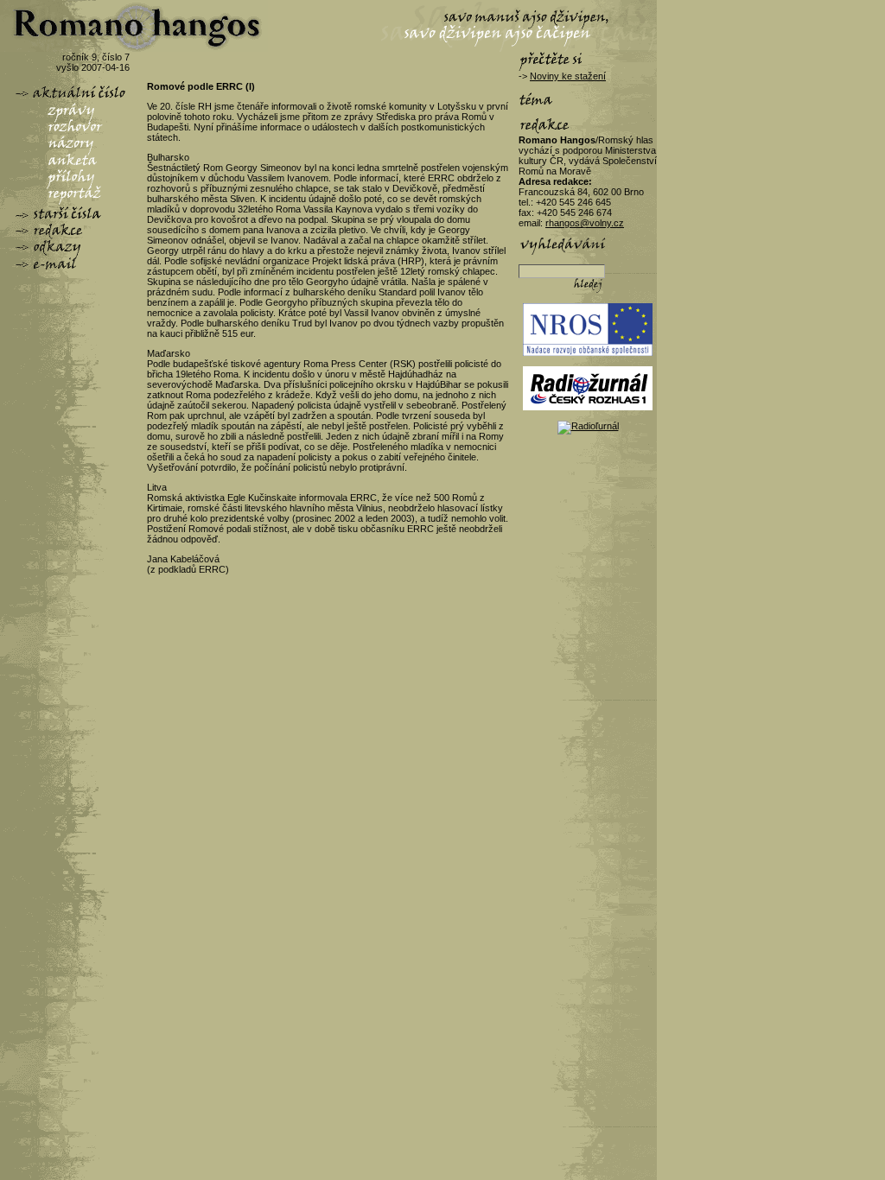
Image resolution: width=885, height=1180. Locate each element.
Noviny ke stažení (568, 76)
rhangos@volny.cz (584, 223)
